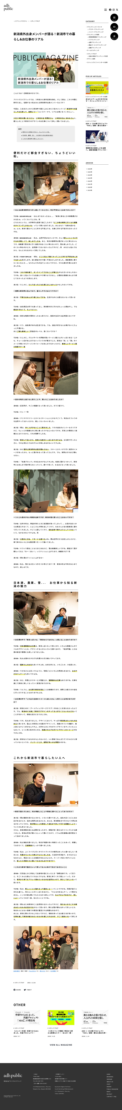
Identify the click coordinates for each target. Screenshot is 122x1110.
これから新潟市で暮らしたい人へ (32, 139)
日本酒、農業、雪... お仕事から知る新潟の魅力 (37, 135)
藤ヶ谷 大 (42, 971)
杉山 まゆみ (32, 971)
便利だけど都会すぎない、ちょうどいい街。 (36, 132)
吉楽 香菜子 (17, 971)
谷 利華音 (53, 971)
